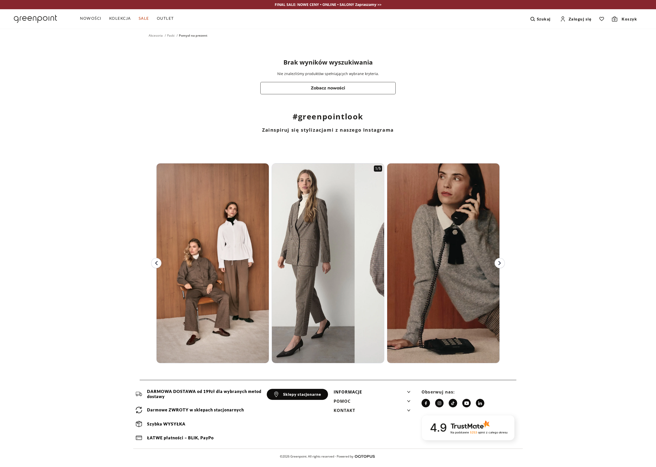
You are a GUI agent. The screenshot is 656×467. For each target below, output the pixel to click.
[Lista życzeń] (602, 19)
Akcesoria (156, 36)
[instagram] (439, 403)
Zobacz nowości (328, 88)
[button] (372, 393)
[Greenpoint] (35, 19)
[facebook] (426, 403)
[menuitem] (92, 19)
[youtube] (466, 403)
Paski (171, 36)
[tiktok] (453, 403)
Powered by (345, 456)
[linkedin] (480, 403)
